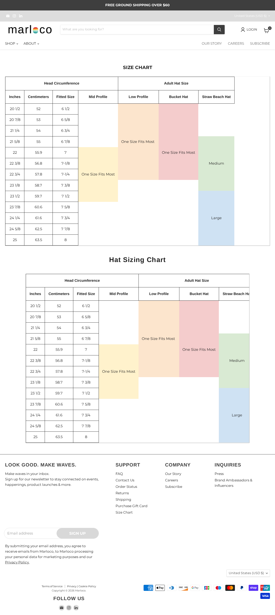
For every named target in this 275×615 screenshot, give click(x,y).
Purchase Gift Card (132, 506)
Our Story (212, 43)
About (30, 43)
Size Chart (124, 512)
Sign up (77, 533)
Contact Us (125, 480)
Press (219, 474)
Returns (122, 493)
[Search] (219, 29)
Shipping (123, 499)
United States (250, 16)
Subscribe (260, 43)
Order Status (126, 487)
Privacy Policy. (17, 562)
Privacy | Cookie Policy (81, 586)
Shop (10, 43)
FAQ (119, 474)
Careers (236, 43)
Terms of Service (52, 586)
